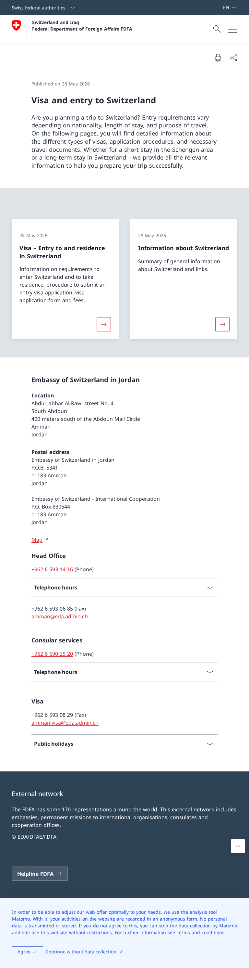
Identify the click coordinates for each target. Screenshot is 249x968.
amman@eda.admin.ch (59, 616)
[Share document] (233, 57)
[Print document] (218, 57)
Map (36, 539)
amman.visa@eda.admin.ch (65, 722)
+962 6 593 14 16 (52, 569)
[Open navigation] (233, 29)
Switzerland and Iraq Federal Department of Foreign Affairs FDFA (82, 25)
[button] (238, 846)
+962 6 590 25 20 (52, 653)
